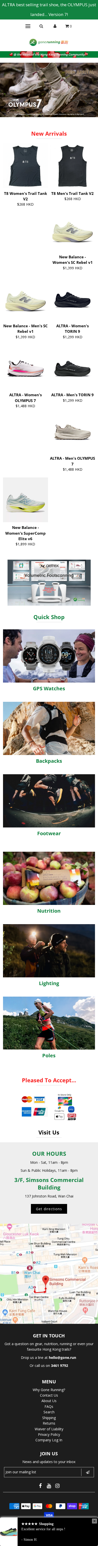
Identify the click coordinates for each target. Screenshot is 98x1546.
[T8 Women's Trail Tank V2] (25, 165)
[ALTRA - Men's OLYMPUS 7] (72, 430)
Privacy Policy (49, 1434)
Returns (49, 1423)
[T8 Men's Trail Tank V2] (72, 165)
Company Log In (48, 1440)
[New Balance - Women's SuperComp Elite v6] (25, 499)
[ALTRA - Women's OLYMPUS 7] (25, 367)
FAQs (48, 1406)
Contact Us (49, 1395)
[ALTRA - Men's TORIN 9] (72, 367)
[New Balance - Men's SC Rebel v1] (25, 298)
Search (49, 1412)
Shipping (49, 1417)
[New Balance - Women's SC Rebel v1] (72, 229)
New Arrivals (49, 133)
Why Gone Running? (49, 1389)
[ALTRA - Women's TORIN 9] (72, 298)
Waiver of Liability (49, 1429)
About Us (49, 1400)
